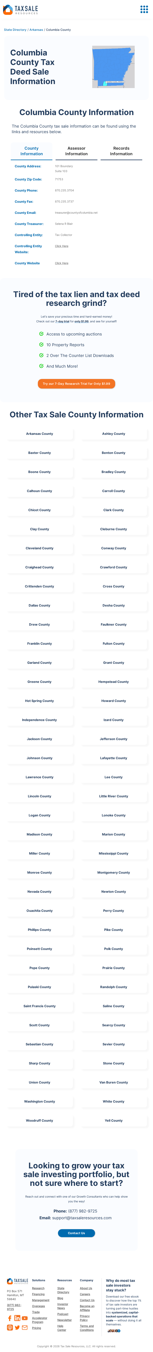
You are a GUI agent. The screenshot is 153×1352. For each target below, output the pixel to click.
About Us (86, 1288)
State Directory (63, 1290)
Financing (38, 1294)
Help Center (61, 1328)
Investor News (62, 1306)
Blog (60, 1298)
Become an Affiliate (87, 1308)
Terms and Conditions (87, 1328)
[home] (20, 9)
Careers (85, 1294)
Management (40, 1300)
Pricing (36, 1328)
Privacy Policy (85, 1318)
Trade (36, 1312)
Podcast (62, 1314)
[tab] (31, 151)
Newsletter (64, 1320)
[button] (144, 9)
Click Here (61, 246)
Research (38, 1288)
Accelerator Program (39, 1320)
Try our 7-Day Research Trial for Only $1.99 (76, 384)
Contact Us (87, 1300)
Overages (38, 1306)
